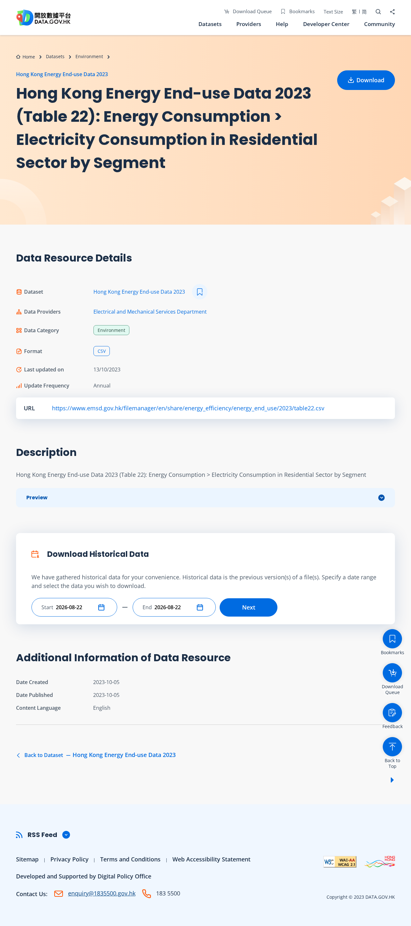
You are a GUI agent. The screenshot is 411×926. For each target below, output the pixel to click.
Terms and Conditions (130, 859)
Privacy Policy (69, 859)
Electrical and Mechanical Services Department (150, 311)
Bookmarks (301, 11)
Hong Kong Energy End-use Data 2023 (62, 74)
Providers (248, 24)
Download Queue (252, 11)
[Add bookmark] (199, 291)
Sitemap (27, 859)
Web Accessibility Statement (211, 859)
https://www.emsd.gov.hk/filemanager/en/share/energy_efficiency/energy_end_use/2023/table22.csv (188, 408)
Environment (89, 56)
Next (248, 607)
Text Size (333, 11)
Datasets (210, 24)
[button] (102, 607)
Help (282, 24)
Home (28, 57)
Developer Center (326, 24)
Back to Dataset (99, 755)
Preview (37, 497)
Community (379, 24)
